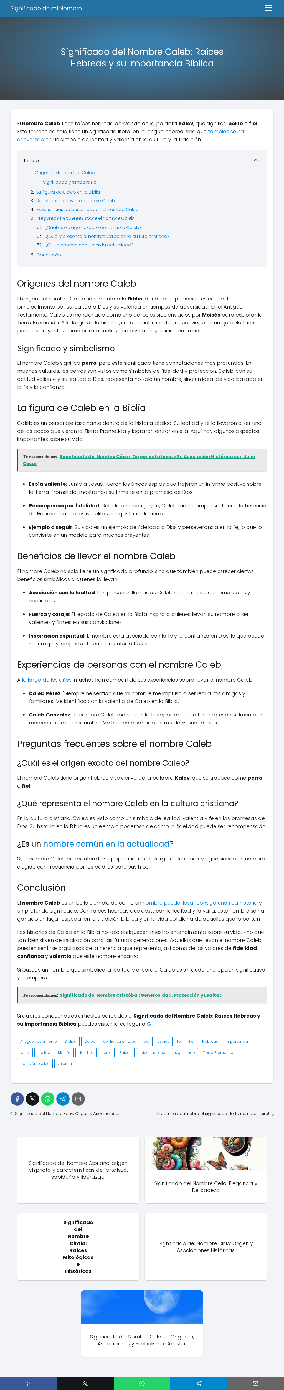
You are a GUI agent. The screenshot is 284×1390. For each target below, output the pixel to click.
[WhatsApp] (47, 1099)
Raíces (125, 1052)
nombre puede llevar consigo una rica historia (200, 902)
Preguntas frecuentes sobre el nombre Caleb (85, 218)
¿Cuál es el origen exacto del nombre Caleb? (93, 227)
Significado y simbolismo (70, 182)
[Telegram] (63, 1099)
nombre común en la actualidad (106, 844)
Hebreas (210, 1041)
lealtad (43, 1052)
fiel (191, 1041)
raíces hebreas (153, 1052)
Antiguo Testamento (38, 1041)
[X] (32, 1099)
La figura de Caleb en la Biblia (68, 192)
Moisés (64, 1052)
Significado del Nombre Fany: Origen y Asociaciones (68, 1113)
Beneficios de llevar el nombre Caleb (75, 200)
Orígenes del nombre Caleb (65, 172)
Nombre (85, 1052)
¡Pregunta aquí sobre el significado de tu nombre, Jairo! (212, 1113)
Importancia (237, 1041)
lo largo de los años (47, 679)
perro (106, 1052)
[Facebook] (17, 1099)
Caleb (89, 1041)
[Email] (78, 1099)
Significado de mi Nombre (46, 8)
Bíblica (71, 1041)
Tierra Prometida (218, 1052)
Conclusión (49, 255)
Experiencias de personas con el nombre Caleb (88, 209)
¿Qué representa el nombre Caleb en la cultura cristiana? (108, 236)
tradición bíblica (35, 1063)
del (146, 1041)
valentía (64, 1063)
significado (185, 1052)
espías (163, 1041)
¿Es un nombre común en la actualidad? (90, 245)
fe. (179, 1041)
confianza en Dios (119, 1041)
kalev (25, 1052)
